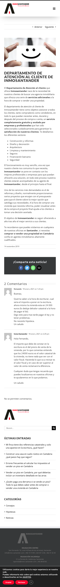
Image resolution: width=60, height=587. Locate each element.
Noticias (10, 517)
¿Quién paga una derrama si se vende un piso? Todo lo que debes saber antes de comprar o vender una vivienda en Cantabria (28, 484)
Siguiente (49, 26)
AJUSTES (27, 577)
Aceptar (8, 582)
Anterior (38, 26)
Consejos (10, 505)
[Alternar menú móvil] (54, 8)
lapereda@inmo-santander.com (24, 561)
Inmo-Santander (20, 334)
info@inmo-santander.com (14, 553)
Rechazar (21, 582)
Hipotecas (10, 511)
